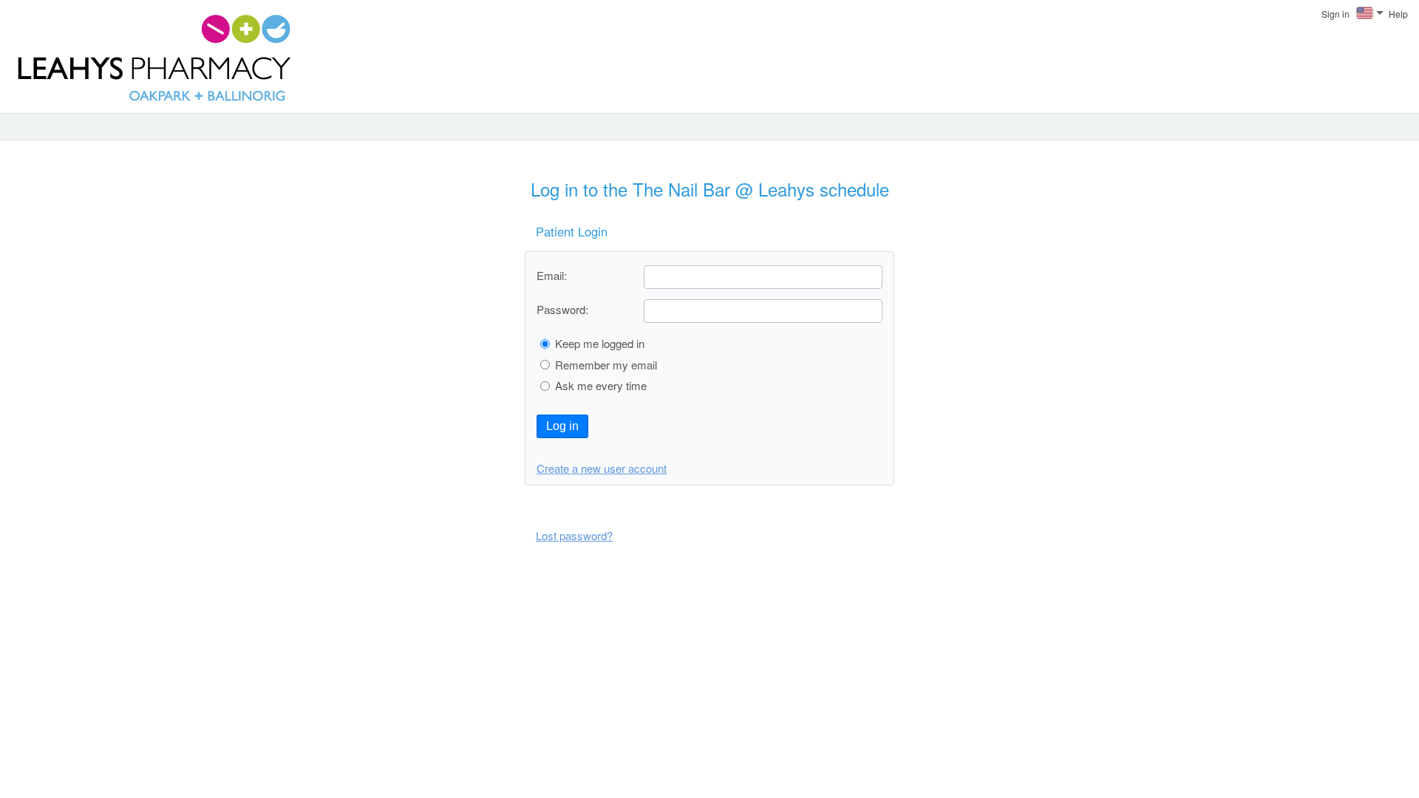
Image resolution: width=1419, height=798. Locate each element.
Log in (562, 426)
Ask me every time (601, 385)
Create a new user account (602, 468)
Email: (552, 275)
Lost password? (574, 535)
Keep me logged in (599, 343)
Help (1398, 13)
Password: (562, 309)
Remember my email (606, 364)
